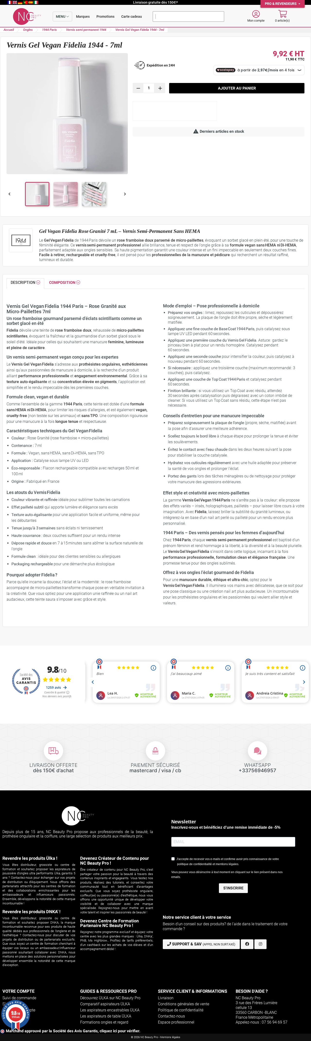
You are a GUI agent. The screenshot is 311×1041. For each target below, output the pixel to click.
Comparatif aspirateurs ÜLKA (105, 1004)
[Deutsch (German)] (20, 2)
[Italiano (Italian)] (36, 2)
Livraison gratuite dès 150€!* (155, 2)
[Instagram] (260, 944)
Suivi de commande (19, 998)
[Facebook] (247, 944)
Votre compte (18, 991)
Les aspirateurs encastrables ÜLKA (109, 1010)
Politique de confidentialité (180, 1010)
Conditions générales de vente (183, 1004)
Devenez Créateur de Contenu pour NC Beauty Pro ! (114, 861)
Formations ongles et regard (104, 1022)
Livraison (165, 998)
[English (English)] (15, 2)
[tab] (25, 283)
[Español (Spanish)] (31, 2)
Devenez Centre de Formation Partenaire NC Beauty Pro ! (109, 923)
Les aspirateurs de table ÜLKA (105, 1016)
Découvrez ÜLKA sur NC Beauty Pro (110, 998)
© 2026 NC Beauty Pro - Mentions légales (155, 1037)
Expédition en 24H (161, 65)
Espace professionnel (176, 1022)
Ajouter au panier (237, 88)
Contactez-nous (171, 1016)
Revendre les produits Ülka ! (29, 858)
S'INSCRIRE (233, 888)
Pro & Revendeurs (281, 4)
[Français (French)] (10, 2)
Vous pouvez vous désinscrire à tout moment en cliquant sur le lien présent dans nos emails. (227, 874)
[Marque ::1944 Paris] (21, 240)
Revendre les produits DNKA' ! (31, 911)
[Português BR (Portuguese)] (25, 2)
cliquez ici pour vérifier (119, 1031)
